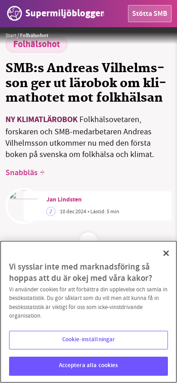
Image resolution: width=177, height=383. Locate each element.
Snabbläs (21, 173)
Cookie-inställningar (88, 339)
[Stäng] (166, 253)
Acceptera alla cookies (88, 365)
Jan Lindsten (64, 200)
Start (10, 35)
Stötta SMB (149, 14)
